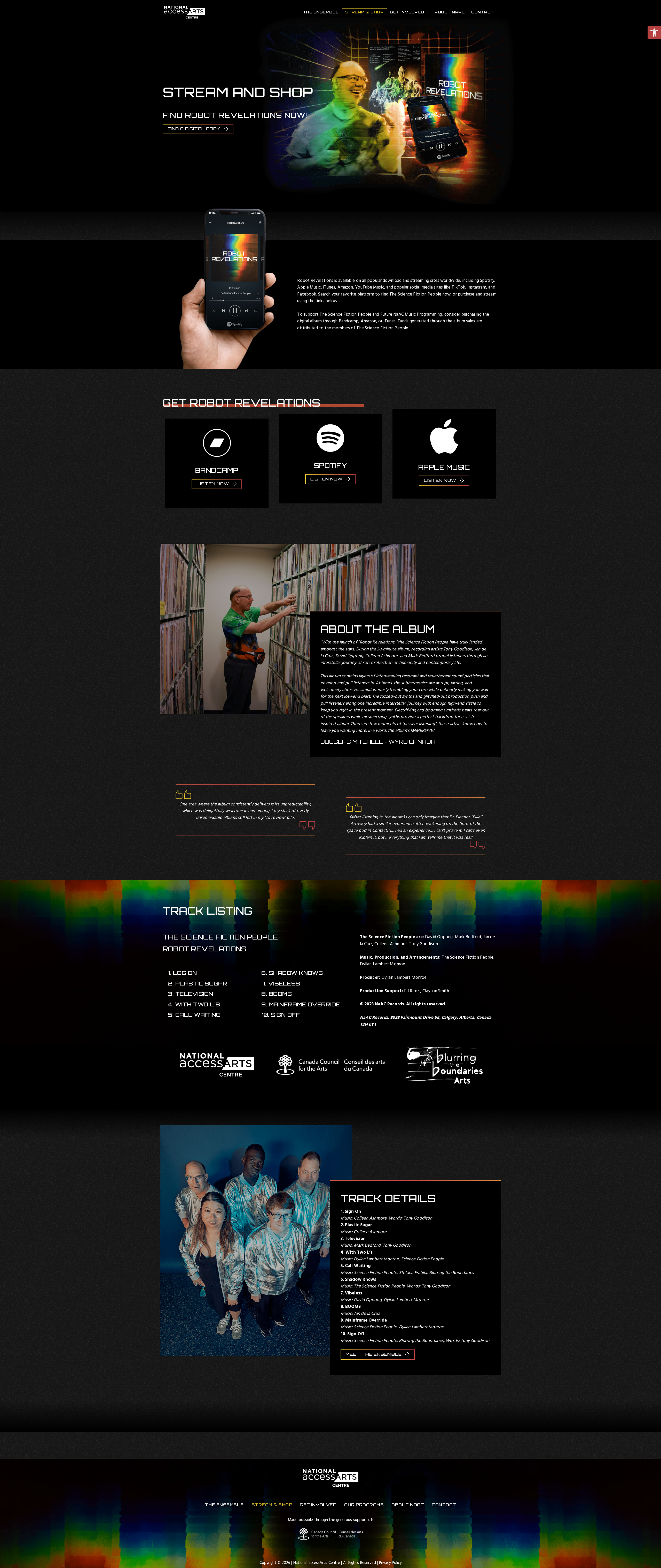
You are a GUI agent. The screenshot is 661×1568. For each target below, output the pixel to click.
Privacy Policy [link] (390, 1563)
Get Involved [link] (407, 12)
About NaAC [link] (450, 12)
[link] (654, 32)
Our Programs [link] (364, 1504)
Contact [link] (482, 12)
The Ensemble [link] (321, 12)
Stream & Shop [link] (364, 12)
